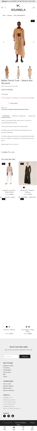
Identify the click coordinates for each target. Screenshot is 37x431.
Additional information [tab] (19, 116)
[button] (3, 42)
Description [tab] (6, 116)
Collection (9, 15)
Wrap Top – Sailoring (9, 329)
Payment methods (8, 386)
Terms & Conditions (21, 422)
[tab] (6, 116)
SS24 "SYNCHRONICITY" (19, 15)
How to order (7, 384)
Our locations (7, 372)
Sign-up (24, 356)
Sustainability (7, 370)
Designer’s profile (8, 365)
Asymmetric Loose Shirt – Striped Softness (9, 191)
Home (4, 15)
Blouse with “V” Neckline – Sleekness (28, 191)
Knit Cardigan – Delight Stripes (27, 330)
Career (5, 376)
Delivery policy (7, 388)
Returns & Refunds (8, 390)
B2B (4, 374)
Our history (6, 368)
